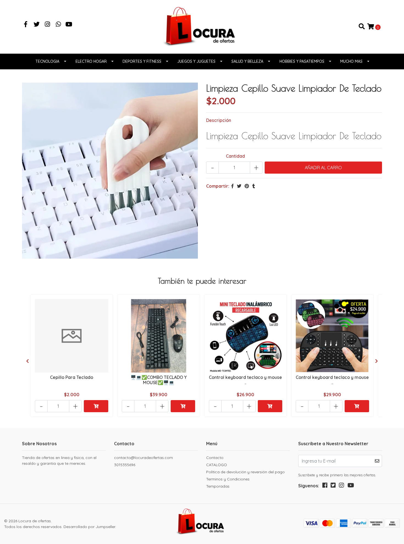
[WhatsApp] (58, 25)
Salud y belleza (247, 61)
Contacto (214, 457)
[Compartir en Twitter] (239, 186)
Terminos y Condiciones (228, 479)
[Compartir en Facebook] (232, 186)
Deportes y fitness (142, 61)
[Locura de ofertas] (202, 26)
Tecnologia (47, 61)
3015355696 (124, 464)
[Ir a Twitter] (37, 25)
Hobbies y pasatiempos (302, 61)
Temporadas (217, 486)
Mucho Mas (351, 61)
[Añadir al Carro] (96, 406)
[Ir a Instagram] (47, 25)
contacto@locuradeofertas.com (143, 457)
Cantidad (235, 156)
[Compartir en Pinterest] (247, 186)
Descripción (218, 120)
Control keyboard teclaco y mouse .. (245, 379)
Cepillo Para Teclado (71, 377)
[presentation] (27, 361)
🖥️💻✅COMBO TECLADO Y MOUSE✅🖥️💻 (159, 379)
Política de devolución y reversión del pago (245, 471)
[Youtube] (68, 25)
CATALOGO (216, 464)
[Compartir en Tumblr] (253, 186)
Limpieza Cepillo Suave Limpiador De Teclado (293, 135)
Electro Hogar (91, 61)
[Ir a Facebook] (26, 25)
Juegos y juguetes (196, 61)
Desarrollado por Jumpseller (89, 526)
